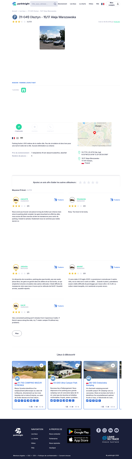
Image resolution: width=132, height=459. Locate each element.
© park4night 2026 (112, 455)
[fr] (102, 4)
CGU (28, 455)
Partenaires (53, 439)
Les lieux (73, 4)
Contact (50, 131)
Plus (17, 333)
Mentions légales (19, 455)
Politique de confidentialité (47, 455)
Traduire (60, 200)
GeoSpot (52, 448)
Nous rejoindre (54, 443)
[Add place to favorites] (41, 365)
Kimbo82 (117, 22)
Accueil (14, 11)
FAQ (97, 4)
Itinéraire (19, 131)
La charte (82, 4)
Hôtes (91, 4)
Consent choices (65, 455)
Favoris (35, 131)
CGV (34, 455)
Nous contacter (54, 434)
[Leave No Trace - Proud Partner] (110, 439)
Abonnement (62, 4)
